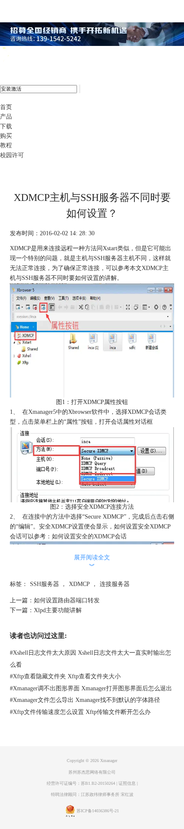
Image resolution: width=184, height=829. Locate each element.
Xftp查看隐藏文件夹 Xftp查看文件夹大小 (65, 676)
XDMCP (79, 584)
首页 (6, 107)
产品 (6, 116)
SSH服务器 (44, 584)
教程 (6, 145)
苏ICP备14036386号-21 (98, 810)
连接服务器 (115, 584)
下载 (6, 126)
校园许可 (12, 155)
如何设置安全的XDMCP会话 (89, 536)
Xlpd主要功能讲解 (58, 610)
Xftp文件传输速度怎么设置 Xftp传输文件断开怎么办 (80, 712)
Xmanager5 (42, 412)
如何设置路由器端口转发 (67, 600)
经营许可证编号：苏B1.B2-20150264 (81, 783)
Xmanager (108, 760)
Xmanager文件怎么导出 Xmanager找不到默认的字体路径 (85, 700)
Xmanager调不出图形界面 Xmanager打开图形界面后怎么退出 (91, 688)
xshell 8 (42, 55)
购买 (6, 136)
